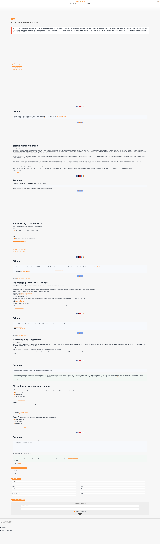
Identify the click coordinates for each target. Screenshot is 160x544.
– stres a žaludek (23, 294)
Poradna (82, 486)
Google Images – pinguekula (24, 399)
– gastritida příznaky (19, 301)
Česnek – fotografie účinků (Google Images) (20, 232)
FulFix (18, 102)
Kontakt (82, 493)
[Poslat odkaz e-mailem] (81, 107)
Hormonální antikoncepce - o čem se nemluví (23, 278)
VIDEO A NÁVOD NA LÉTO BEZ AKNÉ (22, 335)
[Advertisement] (25, 11)
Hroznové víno (19, 356)
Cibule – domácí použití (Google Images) (19, 241)
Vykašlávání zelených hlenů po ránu (22, 253)
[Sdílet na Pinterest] (80, 107)
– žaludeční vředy (19, 308)
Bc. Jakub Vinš (15, 470)
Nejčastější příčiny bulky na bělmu (17, 69)
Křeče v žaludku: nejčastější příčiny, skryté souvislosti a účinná (26, 310)
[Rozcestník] (158, 1)
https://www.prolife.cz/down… (96, 266)
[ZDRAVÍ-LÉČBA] (80, 2)
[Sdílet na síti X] (78, 107)
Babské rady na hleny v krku (16, 64)
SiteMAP (2, 531)
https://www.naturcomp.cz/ (18, 269)
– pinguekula (21, 400)
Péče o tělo (13, 488)
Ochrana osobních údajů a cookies (6, 530)
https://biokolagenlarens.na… (18, 327)
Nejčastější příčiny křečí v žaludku (17, 66)
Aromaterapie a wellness (16, 495)
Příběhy (82, 488)
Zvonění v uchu (19, 463)
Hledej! (89, 3)
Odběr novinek (3, 527)
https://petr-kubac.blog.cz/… (59, 270)
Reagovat (80, 122)
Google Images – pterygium (23, 412)
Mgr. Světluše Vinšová (16, 473)
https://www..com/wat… (62, 116)
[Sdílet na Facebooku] (77, 107)
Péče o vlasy (14, 486)
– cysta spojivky (22, 427)
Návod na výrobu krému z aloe (21, 193)
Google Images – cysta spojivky (26, 425)
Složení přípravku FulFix (15, 63)
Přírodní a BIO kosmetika (16, 493)
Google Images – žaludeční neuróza (26, 293)
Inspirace (82, 481)
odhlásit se (84, 511)
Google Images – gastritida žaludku (22, 300)
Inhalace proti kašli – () (19, 251)
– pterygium (21, 413)
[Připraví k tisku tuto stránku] (83, 107)
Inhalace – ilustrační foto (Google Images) (19, 249)
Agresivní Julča (19, 124)
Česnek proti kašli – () (18, 234)
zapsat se (77, 511)
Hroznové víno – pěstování (16, 67)
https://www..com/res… (83, 185)
